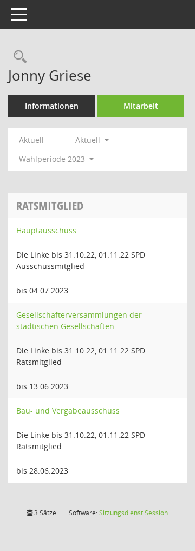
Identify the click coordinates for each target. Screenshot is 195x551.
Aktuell (31, 140)
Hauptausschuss (46, 230)
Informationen (52, 106)
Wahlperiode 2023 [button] (53, 159)
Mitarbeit (140, 106)
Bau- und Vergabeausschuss (68, 410)
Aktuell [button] (88, 140)
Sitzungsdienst (133, 512)
